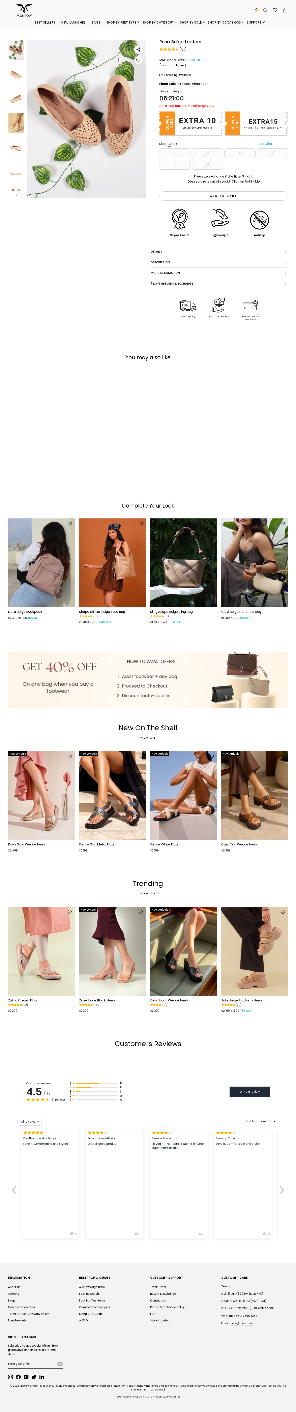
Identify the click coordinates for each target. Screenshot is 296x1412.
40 (175, 164)
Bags (96, 22)
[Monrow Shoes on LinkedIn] (41, 1377)
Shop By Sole (191, 22)
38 (240, 153)
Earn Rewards (17, 1320)
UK (175, 144)
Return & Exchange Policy (167, 1307)
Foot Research (89, 1294)
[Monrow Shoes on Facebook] (18, 1377)
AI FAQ (83, 1320)
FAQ (153, 1314)
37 (207, 153)
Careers (13, 1294)
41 (207, 164)
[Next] (282, 578)
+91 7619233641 (248, 1316)
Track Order (158, 1287)
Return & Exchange (163, 1294)
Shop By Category (158, 22)
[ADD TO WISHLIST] (138, 60)
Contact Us (158, 1301)
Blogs (11, 1301)
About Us (14, 1287)
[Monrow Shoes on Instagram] (10, 1377)
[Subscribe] (60, 1364)
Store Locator (159, 1320)
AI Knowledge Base (92, 1287)
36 (175, 153)
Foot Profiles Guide (92, 1301)
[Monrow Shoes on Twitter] (34, 1377)
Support (254, 22)
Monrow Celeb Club (21, 1307)
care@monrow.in (242, 1323)
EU (169, 144)
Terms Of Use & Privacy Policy (28, 1314)
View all (148, 737)
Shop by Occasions (224, 22)
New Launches (73, 22)
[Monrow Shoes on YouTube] (26, 1377)
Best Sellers (45, 22)
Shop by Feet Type (121, 22)
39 (272, 153)
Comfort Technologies (94, 1307)
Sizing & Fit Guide (91, 1314)
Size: (216, 143)
